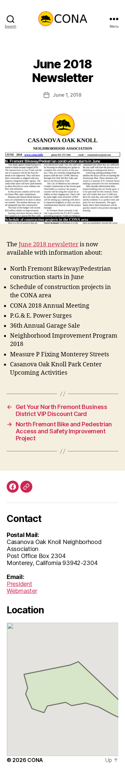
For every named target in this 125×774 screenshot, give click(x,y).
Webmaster (22, 590)
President (19, 583)
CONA (35, 760)
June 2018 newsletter (48, 244)
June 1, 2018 (67, 95)
